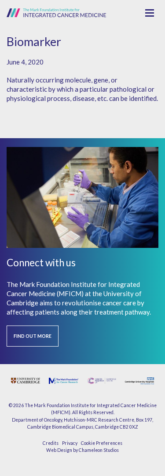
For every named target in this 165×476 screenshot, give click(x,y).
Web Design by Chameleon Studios (82, 450)
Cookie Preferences (101, 443)
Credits (51, 443)
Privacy (69, 443)
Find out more (32, 336)
